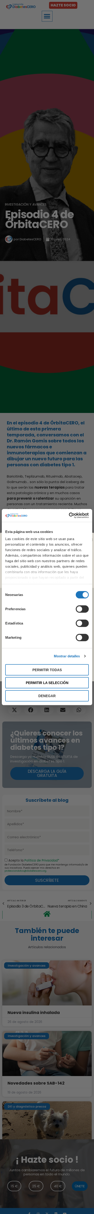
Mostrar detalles (67, 656)
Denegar (47, 696)
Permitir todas (47, 670)
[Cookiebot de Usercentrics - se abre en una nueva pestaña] (69, 515)
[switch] (82, 609)
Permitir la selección (47, 683)
